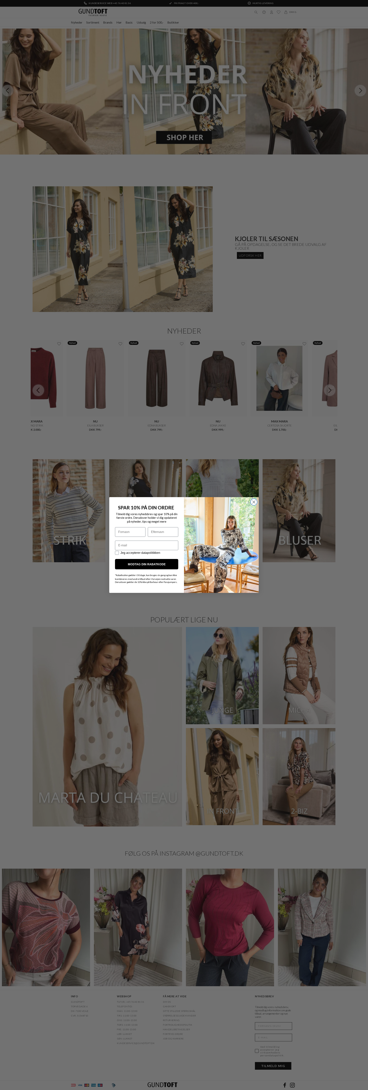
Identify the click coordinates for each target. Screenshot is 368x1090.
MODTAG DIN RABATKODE (147, 564)
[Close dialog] (254, 502)
